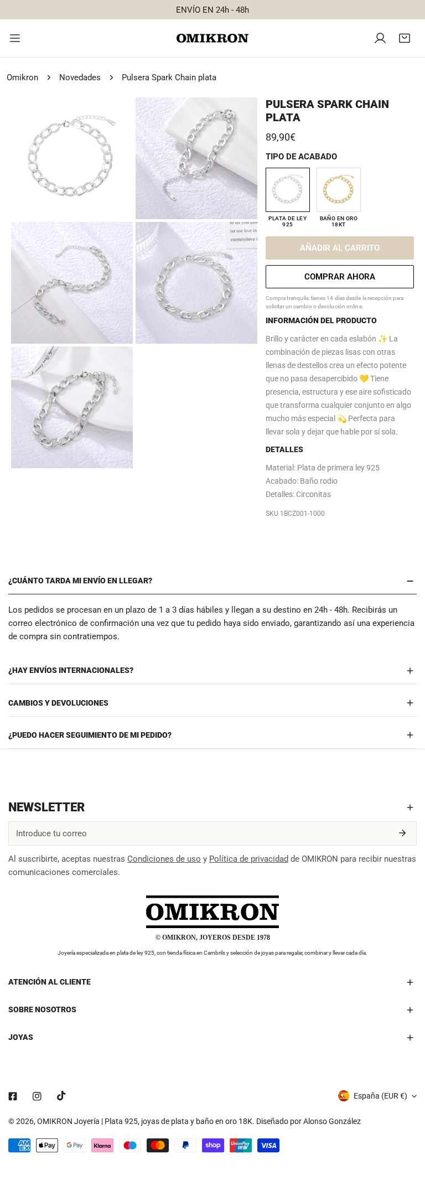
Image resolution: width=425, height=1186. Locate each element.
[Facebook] (13, 1096)
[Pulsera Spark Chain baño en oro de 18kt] (339, 190)
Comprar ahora (339, 277)
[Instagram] (37, 1096)
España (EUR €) (380, 1095)
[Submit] (402, 833)
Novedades (80, 77)
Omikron (22, 77)
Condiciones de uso (164, 859)
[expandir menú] (15, 38)
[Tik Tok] (61, 1096)
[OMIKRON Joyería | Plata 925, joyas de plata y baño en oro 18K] (212, 38)
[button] (404, 38)
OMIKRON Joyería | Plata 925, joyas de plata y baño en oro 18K (144, 1121)
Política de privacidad (248, 859)
